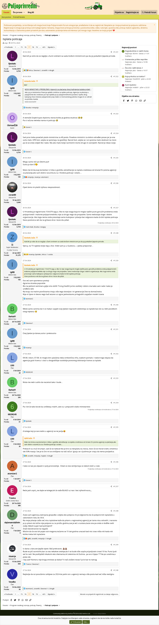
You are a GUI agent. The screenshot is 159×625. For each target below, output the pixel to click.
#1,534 (115, 403)
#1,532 (115, 354)
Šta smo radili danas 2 (134, 68)
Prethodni (9, 47)
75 (22, 47)
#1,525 (115, 158)
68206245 (12, 414)
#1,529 (115, 260)
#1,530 (115, 305)
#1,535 (115, 427)
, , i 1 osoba (41, 254)
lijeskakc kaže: (29, 237)
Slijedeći (51, 47)
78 (33, 47)
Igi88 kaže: (28, 438)
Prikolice (128, 81)
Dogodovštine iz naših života (136, 51)
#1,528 (115, 233)
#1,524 (115, 133)
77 (29, 47)
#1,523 (115, 114)
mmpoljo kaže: (29, 81)
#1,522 (115, 76)
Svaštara (128, 56)
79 (37, 47)
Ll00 (12, 365)
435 (43, 47)
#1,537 (115, 486)
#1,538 (115, 511)
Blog (30, 12)
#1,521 (115, 52)
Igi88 (12, 88)
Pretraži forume (19, 17)
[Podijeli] (111, 51)
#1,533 (115, 378)
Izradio (99, 613)
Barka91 (12, 316)
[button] (24, 12)
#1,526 (115, 183)
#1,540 (115, 570)
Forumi (6, 12)
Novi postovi (6, 17)
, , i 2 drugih (40, 589)
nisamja (12, 556)
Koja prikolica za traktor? (135, 76)
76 (25, 47)
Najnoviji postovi (129, 47)
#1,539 (115, 545)
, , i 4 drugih (41, 70)
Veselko (12, 581)
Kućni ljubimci (130, 85)
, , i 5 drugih (39, 539)
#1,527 (115, 208)
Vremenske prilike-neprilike (136, 59)
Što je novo (17, 12)
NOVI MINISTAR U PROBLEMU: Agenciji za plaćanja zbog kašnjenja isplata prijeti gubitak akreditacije (65, 89)
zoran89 (12, 194)
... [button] (18, 47)
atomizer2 (12, 473)
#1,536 (115, 462)
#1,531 (115, 329)
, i (37, 177)
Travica (12, 498)
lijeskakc (12, 63)
